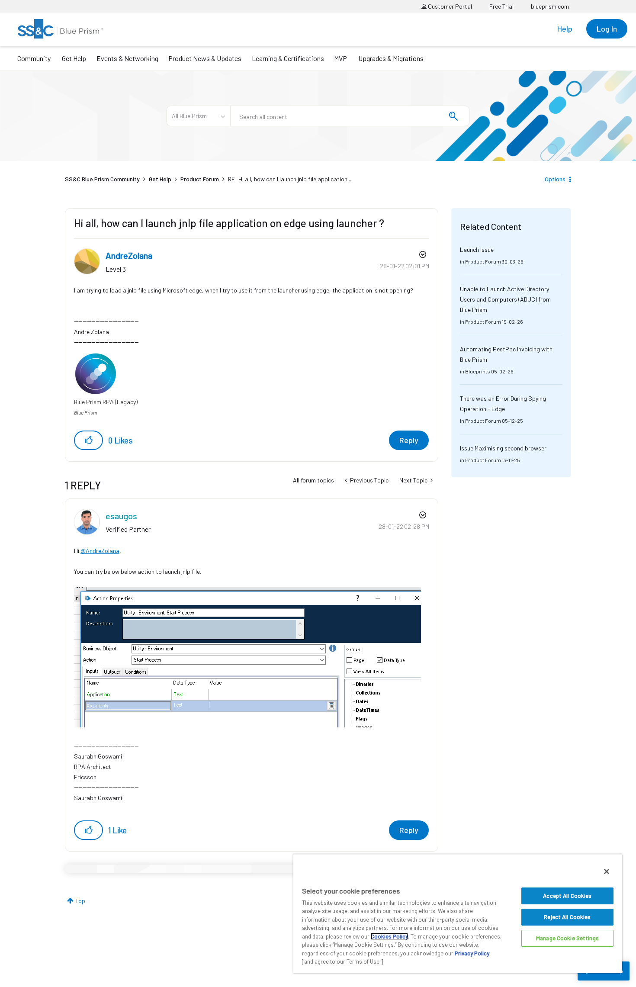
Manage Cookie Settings (567, 938)
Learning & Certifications (288, 58)
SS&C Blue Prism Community (102, 179)
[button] (88, 440)
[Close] (606, 871)
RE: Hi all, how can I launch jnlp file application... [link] (289, 179)
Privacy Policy (472, 953)
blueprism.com (550, 6)
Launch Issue (477, 249)
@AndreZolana (99, 550)
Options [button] (555, 179)
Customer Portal (449, 6)
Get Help (74, 58)
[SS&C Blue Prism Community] (60, 29)
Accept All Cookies (567, 895)
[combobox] (350, 116)
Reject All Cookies (567, 916)
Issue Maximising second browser (503, 448)
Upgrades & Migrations (391, 58)
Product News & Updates (204, 58)
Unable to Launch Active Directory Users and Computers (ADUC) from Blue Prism (505, 299)
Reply (408, 440)
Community (34, 58)
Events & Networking (127, 58)
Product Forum (199, 179)
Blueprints (477, 371)
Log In (607, 28)
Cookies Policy (389, 936)
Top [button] (80, 900)
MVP (340, 58)
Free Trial (501, 6)
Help (564, 28)
